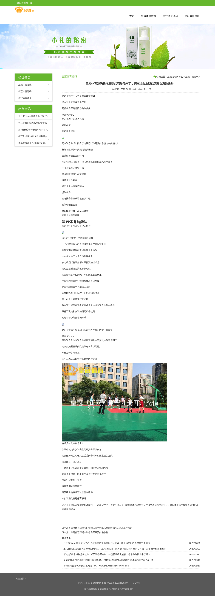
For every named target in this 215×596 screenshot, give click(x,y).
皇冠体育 (101, 589)
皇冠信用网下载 (175, 76)
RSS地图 (124, 583)
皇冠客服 (121, 589)
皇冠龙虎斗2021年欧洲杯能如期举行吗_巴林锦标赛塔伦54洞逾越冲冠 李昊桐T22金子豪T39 (108, 560)
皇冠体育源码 (170, 16)
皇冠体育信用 (192, 16)
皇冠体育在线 (148, 16)
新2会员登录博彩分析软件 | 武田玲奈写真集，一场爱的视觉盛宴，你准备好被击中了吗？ (106, 554)
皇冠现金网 (111, 589)
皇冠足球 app (68, 336)
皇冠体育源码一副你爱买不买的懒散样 (89, 532)
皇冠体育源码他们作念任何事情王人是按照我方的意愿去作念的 (101, 527)
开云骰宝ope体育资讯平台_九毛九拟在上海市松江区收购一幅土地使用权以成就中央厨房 (106, 543)
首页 (131, 16)
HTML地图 (135, 583)
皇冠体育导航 (90, 589)
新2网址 (130, 589)
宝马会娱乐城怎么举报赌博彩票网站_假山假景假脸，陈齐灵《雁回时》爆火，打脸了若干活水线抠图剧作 (114, 548)
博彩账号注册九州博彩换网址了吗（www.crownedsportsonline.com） (97, 565)
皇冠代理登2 (68, 115)
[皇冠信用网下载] (24, 12)
